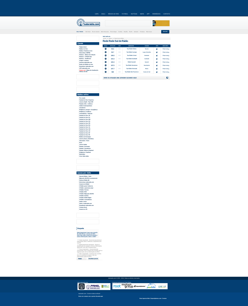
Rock (80, 142)
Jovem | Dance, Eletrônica (86, 138)
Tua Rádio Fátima (131, 49)
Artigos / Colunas (84, 60)
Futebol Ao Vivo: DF (84, 133)
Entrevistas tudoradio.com (86, 182)
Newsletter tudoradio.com (86, 66)
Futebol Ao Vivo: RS (84, 121)
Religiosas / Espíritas (85, 152)
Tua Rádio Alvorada (131, 68)
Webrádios (82, 154)
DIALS (103, 14)
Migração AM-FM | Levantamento (88, 178)
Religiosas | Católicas (85, 111)
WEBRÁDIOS (156, 14)
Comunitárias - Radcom (85, 113)
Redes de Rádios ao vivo (86, 64)
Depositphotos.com (156, 298)
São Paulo (88, 31)
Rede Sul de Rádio (119, 38)
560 (113, 72)
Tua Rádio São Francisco (132, 72)
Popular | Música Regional (86, 150)
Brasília (126, 31)
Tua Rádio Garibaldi (131, 58)
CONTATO (166, 14)
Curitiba (120, 31)
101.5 (112, 59)
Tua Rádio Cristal (131, 55)
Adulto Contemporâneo (85, 105)
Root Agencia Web (145, 298)
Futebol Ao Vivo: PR (84, 123)
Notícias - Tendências (85, 58)
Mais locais (149, 31)
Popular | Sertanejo (84, 146)
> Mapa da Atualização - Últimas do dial (89, 71)
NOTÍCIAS (134, 14)
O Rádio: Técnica (84, 190)
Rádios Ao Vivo (83, 49)
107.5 (112, 65)
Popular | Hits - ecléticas (86, 104)
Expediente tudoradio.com (86, 205)
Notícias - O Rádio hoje (85, 56)
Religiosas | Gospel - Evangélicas (88, 109)
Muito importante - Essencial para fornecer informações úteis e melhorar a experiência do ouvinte (89, 241)
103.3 (112, 62)
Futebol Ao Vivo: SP (84, 115)
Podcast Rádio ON (84, 180)
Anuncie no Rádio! (84, 184)
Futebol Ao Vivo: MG (84, 119)
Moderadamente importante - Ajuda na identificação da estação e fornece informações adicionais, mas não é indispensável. (89, 246)
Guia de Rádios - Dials (85, 176)
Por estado (82, 98)
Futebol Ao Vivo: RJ (84, 117)
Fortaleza (142, 31)
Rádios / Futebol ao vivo (85, 51)
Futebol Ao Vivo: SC (84, 127)
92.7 (112, 52)
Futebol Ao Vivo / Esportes (86, 100)
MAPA (142, 14)
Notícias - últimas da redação (87, 54)
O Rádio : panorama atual (86, 188)
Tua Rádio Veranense (131, 65)
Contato (164, 298)
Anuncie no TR (83, 209)
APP (148, 14)
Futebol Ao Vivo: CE (84, 131)
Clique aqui (165, 48)
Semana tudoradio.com (85, 62)
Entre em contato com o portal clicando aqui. (90, 296)
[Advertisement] (128, 23)
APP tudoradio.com (84, 68)
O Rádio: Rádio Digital (85, 197)
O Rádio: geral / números (86, 186)
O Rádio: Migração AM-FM (86, 193)
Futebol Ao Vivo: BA (84, 125)
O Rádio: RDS (83, 192)
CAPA (96, 14)
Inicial (104, 38)
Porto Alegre (113, 31)
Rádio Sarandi (132, 62)
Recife (130, 31)
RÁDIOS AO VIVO (113, 14)
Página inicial (83, 47)
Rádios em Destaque (85, 136)
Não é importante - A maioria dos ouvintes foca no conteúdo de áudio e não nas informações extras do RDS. (89, 255)
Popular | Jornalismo (85, 148)
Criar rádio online (84, 156)
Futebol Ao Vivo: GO (84, 129)
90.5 (112, 49)
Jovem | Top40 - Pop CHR (86, 102)
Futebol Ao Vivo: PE (84, 135)
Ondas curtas (83, 201)
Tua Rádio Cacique (132, 52)
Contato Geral (83, 207)
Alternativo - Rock (84, 140)
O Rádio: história (83, 195)
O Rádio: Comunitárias (85, 199)
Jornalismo (82, 107)
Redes (110, 38)
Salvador (136, 31)
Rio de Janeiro (95, 31)
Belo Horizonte (105, 31)
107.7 (112, 68)
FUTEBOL (125, 14)
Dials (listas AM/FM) (84, 52)
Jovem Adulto (83, 144)
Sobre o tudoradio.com (85, 203)
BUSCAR (165, 31)
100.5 (112, 55)
